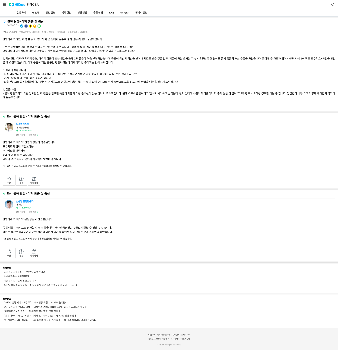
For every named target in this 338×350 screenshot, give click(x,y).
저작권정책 (185, 335)
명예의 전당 (141, 12)
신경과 (52, 32)
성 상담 (36, 12)
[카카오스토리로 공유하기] (35, 26)
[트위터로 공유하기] (22, 26)
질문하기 (21, 12)
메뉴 (4, 4)
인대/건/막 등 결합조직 (29, 32)
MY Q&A (124, 12)
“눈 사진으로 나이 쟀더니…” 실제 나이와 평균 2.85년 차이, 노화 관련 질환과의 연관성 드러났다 (50, 320)
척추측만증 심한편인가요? (16, 276)
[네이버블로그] (39, 26)
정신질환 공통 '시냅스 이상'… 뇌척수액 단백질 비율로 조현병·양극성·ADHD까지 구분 (45, 307)
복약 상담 (66, 12)
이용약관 (151, 335)
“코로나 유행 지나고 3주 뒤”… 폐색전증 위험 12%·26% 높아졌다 (35, 302)
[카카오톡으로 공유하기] (30, 26)
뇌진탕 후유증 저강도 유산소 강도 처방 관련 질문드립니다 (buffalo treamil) (40, 285)
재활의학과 (73, 32)
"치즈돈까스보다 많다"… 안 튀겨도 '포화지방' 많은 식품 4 (32, 311)
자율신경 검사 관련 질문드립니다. (20, 280)
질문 (21, 183)
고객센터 (174, 339)
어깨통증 (84, 32)
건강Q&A (33, 5)
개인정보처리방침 (164, 335)
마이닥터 (34, 183)
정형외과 (61, 32)
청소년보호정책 (154, 339)
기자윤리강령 (184, 339)
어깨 (44, 32)
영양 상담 (82, 12)
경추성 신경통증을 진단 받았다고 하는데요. (24, 272)
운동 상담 (98, 12)
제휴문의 (165, 339)
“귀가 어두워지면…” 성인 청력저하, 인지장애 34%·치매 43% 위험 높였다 (40, 315)
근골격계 (13, 32)
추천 (9, 183)
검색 (332, 4)
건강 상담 (50, 12)
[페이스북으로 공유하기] (26, 26)
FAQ (111, 12)
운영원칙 (176, 335)
